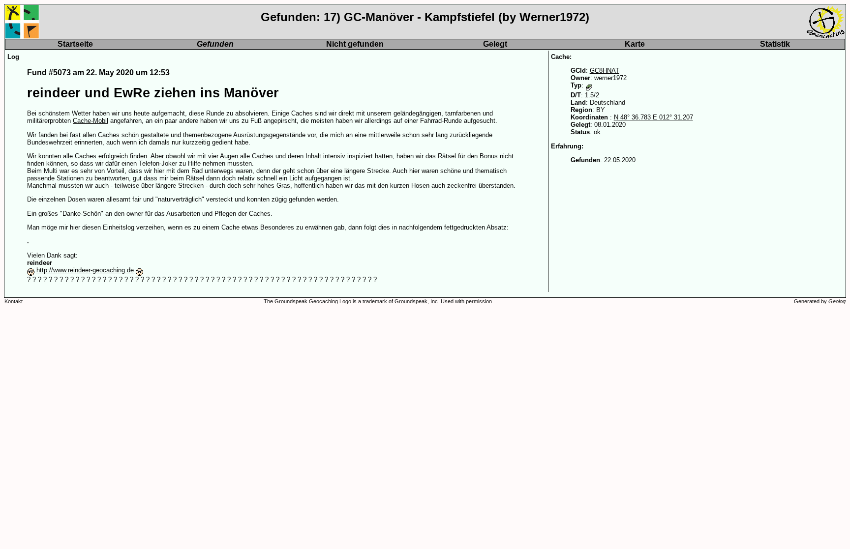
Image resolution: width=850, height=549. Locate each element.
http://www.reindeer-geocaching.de (85, 270)
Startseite (75, 44)
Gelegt (495, 44)
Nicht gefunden (355, 44)
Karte (635, 44)
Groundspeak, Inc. (417, 301)
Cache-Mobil (90, 120)
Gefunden (215, 44)
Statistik (775, 44)
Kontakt (13, 301)
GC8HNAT (604, 70)
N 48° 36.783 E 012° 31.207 (653, 117)
